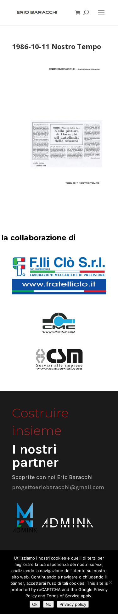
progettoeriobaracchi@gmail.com (58, 487)
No (48, 604)
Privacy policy (72, 604)
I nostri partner (35, 455)
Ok (34, 604)
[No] (110, 582)
